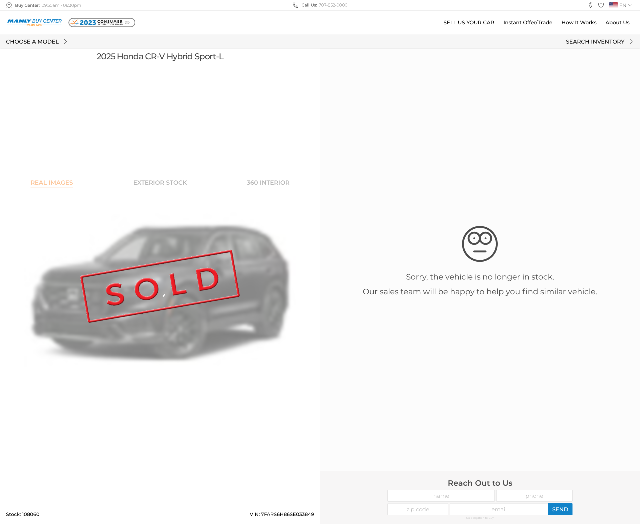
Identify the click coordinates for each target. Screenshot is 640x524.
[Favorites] (601, 5)
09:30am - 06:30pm (61, 5)
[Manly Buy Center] (34, 23)
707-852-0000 (333, 5)
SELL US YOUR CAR (469, 22)
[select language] (630, 5)
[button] (590, 5)
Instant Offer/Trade (528, 22)
